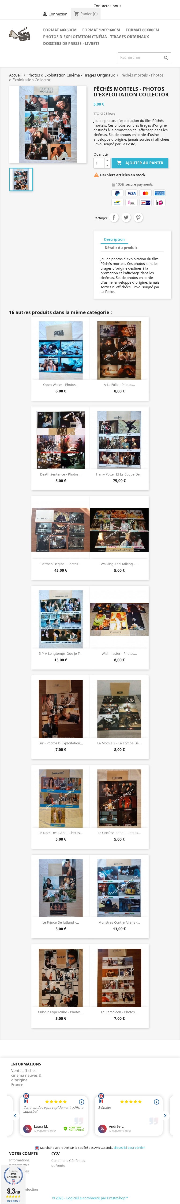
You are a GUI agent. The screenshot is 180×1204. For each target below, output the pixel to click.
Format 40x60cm (60, 30)
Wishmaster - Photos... (119, 653)
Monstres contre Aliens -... (119, 922)
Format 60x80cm (142, 30)
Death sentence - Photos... (60, 474)
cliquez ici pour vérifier (129, 1148)
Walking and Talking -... (119, 564)
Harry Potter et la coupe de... (119, 474)
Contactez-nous (107, 5)
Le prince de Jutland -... (60, 922)
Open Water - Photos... (61, 384)
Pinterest (138, 217)
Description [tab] (114, 239)
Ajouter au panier (139, 163)
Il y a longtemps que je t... (60, 653)
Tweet (126, 217)
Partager (114, 217)
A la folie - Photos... (119, 384)
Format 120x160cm (101, 30)
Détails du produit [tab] (121, 247)
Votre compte (23, 1153)
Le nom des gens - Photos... (61, 833)
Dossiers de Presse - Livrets (71, 43)
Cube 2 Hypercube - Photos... (60, 1012)
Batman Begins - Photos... (61, 564)
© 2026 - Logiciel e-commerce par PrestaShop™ (90, 1198)
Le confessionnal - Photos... (119, 833)
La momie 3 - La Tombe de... (119, 743)
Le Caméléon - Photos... (119, 1012)
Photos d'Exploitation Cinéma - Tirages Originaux (96, 36)
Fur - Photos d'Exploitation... (60, 743)
